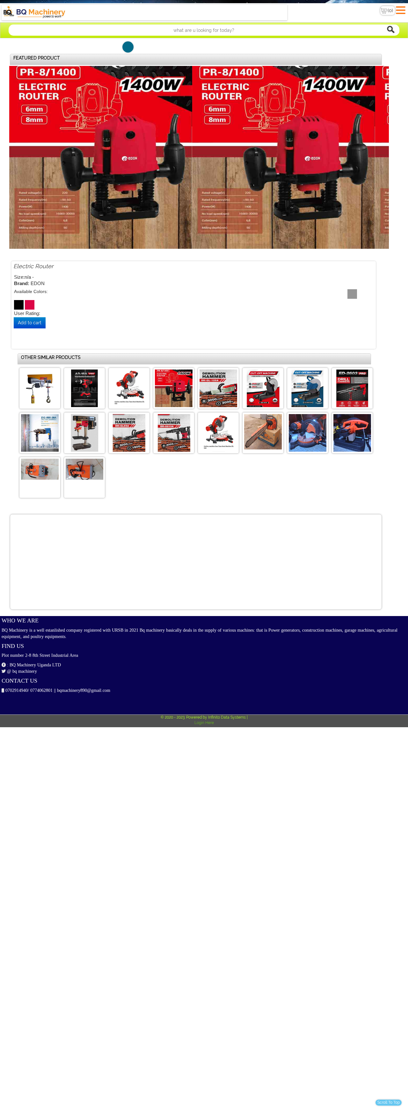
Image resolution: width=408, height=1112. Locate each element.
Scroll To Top (388, 1102)
